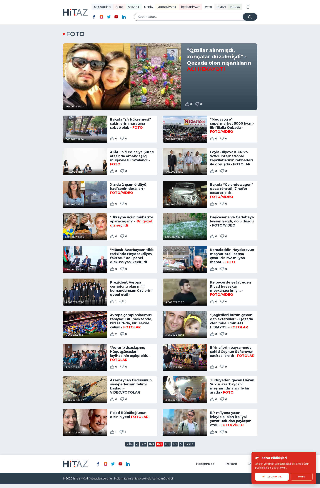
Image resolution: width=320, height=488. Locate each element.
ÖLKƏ (119, 7)
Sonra (301, 476)
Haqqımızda (205, 464)
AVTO (208, 7)
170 (167, 444)
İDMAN (221, 7)
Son (188, 444)
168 (151, 444)
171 (175, 444)
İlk (130, 444)
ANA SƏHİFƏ (102, 7)
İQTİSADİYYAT (190, 7)
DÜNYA (235, 7)
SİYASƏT (133, 7)
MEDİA (148, 7)
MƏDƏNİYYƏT (166, 7)
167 (143, 444)
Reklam (231, 464)
